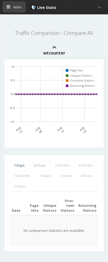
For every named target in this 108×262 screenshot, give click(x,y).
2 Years (45, 175)
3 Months (62, 165)
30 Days (40, 165)
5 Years (20, 186)
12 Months (22, 175)
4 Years (87, 175)
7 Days (19, 165)
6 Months (86, 165)
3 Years (66, 175)
